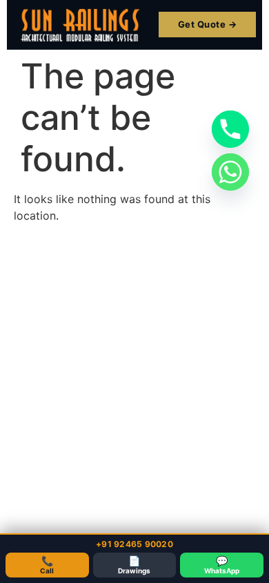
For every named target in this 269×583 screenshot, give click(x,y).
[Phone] (230, 129)
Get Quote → (207, 24)
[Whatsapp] (230, 172)
